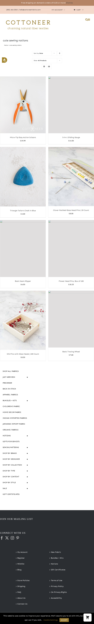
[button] (87, 618)
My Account (22, 552)
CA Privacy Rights (59, 592)
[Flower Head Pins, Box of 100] (71, 248)
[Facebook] (1, 538)
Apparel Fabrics (10, 395)
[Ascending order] (59, 53)
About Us (21, 598)
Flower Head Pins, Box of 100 (71, 281)
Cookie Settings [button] (51, 620)
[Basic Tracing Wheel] (71, 319)
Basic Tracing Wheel (71, 352)
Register (21, 558)
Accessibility (56, 598)
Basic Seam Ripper (23, 281)
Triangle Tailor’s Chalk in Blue (23, 211)
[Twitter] (7, 538)
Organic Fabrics (10, 430)
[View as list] (49, 66)
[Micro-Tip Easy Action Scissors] (23, 105)
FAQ (19, 592)
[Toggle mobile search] (86, 19)
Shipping (21, 586)
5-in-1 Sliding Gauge (71, 137)
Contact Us (22, 604)
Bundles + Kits (15, 400)
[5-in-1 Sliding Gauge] (71, 105)
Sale (15, 488)
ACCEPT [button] (64, 620)
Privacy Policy (57, 586)
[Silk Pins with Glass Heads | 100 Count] (23, 320)
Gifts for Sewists (11, 441)
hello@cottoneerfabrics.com (30, 10)
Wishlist (20, 564)
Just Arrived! (15, 377)
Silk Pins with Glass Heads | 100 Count (23, 354)
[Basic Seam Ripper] (23, 248)
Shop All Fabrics (11, 371)
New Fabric (56, 552)
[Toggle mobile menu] (89, 19)
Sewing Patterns (15, 447)
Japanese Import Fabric (14, 424)
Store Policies (23, 580)
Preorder (7, 383)
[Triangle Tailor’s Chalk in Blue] (23, 176)
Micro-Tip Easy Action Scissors (23, 137)
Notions (15, 435)
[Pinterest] (17, 538)
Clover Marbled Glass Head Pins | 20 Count (71, 210)
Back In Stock (9, 389)
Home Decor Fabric (12, 412)
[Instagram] (12, 538)
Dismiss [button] (69, 3)
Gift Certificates (11, 494)
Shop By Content (15, 476)
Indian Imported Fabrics (15, 418)
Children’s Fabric (11, 406)
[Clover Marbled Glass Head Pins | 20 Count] (71, 176)
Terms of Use (56, 580)
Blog (19, 570)
